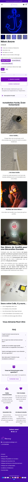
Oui (7, 69)
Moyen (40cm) (6, 60)
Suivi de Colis (4, 456)
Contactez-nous (14, 379)
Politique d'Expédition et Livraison (9, 459)
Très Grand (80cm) (7, 63)
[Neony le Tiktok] (16, 431)
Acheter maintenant (14, 84)
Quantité (3, 72)
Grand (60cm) (16, 60)
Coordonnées (4, 470)
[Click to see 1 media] (3, 37)
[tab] (14, 96)
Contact (3, 454)
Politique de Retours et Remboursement (11, 463)
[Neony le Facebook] (11, 431)
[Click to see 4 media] (19, 37)
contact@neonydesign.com (9, 442)
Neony (18, 475)
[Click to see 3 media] (14, 37)
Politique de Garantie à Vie (8, 461)
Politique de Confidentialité (8, 465)
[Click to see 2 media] (8, 37)
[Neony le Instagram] (14, 431)
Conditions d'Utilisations (7, 468)
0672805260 (5, 444)
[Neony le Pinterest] (13, 431)
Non (3, 69)
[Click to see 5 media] (25, 37)
